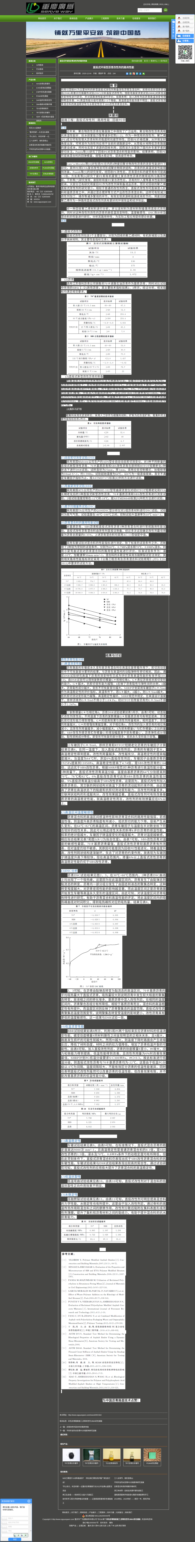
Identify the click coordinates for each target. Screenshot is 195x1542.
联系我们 (152, 18)
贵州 (97, 1526)
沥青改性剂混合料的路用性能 (78, 1427)
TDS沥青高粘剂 (112, 1463)
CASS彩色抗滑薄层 (43, 88)
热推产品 (72, 1526)
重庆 (89, 1526)
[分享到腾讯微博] (137, 74)
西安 (120, 1526)
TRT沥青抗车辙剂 (71, 1463)
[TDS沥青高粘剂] (111, 1455)
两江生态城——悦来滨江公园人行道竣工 (78, 1495)
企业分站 (146, 4)
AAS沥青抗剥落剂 (43, 84)
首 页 (146, 61)
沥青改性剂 (34, 168)
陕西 (124, 1526)
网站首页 (42, 18)
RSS (161, 4)
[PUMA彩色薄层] (152, 1455)
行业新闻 (39, 69)
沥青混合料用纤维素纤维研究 (40, 145)
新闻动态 (74, 18)
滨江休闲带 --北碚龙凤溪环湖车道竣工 (128, 1491)
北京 (104, 1526)
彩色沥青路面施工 (75, 1421)
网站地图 (154, 4)
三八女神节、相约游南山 (38, 141)
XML (166, 4)
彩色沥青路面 (48, 174)
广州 (112, 1526)
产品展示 (89, 18)
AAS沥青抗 (48, 162)
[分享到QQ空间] (130, 74)
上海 (108, 1526)
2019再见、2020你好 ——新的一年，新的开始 (132, 1499)
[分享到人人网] (140, 74)
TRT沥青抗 (34, 174)
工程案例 (105, 18)
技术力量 (121, 18)
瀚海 (111, 1523)
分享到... (186, 41)
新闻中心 (154, 61)
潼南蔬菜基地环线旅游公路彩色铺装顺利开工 (131, 1495)
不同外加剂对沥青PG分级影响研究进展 (81, 1431)
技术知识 (39, 73)
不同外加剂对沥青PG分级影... (40, 149)
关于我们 (58, 18)
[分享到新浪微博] (134, 74)
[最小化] (29, 1501)
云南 (101, 1526)
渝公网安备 (97, 1516)
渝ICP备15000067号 (91, 1523)
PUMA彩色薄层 (48, 168)
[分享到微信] (143, 74)
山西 (116, 1526)
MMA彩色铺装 (33, 162)
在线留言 (136, 18)
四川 (93, 1526)
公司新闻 (39, 65)
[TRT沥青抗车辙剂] (71, 1455)
